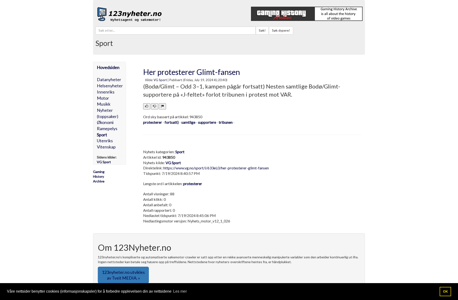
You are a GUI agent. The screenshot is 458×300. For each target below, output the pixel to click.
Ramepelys (107, 128)
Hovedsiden (108, 67)
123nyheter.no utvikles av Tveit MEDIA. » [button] (123, 275)
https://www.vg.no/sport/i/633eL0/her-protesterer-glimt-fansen (216, 168)
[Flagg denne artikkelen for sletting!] (162, 106)
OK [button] (445, 291)
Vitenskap (106, 146)
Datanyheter (109, 79)
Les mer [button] (180, 291)
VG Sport (160, 80)
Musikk (103, 104)
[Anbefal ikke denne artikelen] (154, 106)
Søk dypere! (281, 30)
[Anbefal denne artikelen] (146, 106)
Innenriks (105, 91)
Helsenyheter (110, 85)
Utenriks (105, 140)
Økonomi (105, 122)
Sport (102, 134)
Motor (103, 98)
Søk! (262, 30)
